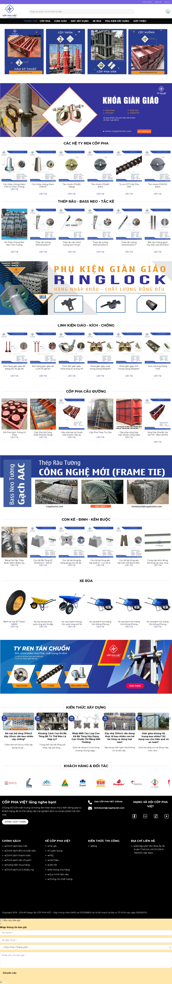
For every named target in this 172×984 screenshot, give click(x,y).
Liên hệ (53, 865)
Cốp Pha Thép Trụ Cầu (100, 432)
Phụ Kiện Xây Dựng (117, 21)
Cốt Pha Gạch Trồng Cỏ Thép (14, 433)
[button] (162, 12)
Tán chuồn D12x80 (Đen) (100, 185)
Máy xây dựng (80, 21)
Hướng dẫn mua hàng (18, 865)
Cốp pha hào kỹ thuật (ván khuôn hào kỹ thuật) (71, 433)
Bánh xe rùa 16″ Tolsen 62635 (14, 622)
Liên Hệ (158, 2)
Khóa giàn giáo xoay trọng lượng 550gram (100, 367)
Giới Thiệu (147, 2)
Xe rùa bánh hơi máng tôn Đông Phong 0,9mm (129, 622)
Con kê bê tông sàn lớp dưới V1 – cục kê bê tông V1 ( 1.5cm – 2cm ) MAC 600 (100, 561)
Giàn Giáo (60, 21)
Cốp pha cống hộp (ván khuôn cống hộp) (129, 433)
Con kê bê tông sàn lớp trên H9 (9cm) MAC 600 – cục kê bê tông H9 (129, 561)
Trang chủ (31, 21)
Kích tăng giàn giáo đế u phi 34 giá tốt (43, 367)
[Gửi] (132, 11)
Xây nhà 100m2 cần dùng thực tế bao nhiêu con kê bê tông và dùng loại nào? (120, 737)
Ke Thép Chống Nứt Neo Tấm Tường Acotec (14, 243)
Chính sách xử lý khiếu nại (20, 869)
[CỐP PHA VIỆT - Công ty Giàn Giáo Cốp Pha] (13, 11)
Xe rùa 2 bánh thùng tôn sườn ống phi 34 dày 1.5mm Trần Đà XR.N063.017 (72, 622)
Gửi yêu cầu (10, 973)
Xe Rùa (97, 21)
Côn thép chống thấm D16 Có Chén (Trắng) (14, 185)
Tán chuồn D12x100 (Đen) (157, 185)
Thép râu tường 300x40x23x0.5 (100, 243)
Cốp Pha (45, 21)
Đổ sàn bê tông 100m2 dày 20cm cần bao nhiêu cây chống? (18, 736)
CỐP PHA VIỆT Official (110, 801)
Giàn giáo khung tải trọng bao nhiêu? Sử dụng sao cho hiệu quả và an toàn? (153, 737)
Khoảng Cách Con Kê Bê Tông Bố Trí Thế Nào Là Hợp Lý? (52, 736)
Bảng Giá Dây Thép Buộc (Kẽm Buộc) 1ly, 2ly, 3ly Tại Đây (14, 561)
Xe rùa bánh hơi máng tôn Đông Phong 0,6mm (158, 622)
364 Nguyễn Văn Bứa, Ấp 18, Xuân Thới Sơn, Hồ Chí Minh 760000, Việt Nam (149, 849)
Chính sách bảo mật (16, 846)
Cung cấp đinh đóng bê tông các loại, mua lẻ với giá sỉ (157, 561)
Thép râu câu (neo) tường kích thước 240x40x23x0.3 (71, 243)
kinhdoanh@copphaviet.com (109, 808)
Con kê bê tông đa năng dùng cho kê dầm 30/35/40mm (71, 561)
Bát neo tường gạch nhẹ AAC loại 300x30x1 (157, 243)
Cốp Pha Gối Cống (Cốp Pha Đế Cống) (43, 433)
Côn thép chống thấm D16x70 (43, 185)
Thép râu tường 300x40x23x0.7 (43, 243)
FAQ (51, 855)
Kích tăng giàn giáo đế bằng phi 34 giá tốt (14, 367)
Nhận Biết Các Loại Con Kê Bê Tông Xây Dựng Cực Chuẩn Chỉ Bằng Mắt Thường (86, 737)
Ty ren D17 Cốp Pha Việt (129, 185)
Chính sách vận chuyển (18, 860)
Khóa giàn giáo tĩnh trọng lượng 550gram (128, 367)
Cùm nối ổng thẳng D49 (157, 367)
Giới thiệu (139, 21)
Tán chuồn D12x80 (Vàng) (72, 185)
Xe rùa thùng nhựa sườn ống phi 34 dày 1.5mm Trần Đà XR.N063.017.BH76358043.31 (42, 622)
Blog (167, 2)
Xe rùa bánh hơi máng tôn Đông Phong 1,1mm (100, 622)
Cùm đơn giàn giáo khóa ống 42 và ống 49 (71, 367)
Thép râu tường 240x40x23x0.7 (129, 243)
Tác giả (52, 846)
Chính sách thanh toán (18, 855)
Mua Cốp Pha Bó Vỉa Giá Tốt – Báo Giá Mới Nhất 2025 (158, 433)
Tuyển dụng (55, 850)
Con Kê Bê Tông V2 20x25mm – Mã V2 (42, 561)
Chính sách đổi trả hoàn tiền (21, 850)
